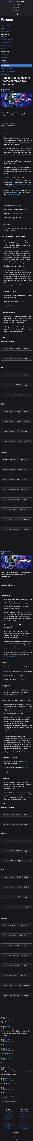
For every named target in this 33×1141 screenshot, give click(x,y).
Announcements (6, 31)
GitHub (8, 1127)
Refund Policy (8, 1118)
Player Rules (8, 1112)
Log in (2, 1102)
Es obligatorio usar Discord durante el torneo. (18, 647)
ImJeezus (7, 1058)
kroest (6, 1067)
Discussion (4, 57)
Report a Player (24, 1112)
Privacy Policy (8, 1116)
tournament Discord (14, 195)
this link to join (10, 180)
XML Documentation (8, 1124)
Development (5, 43)
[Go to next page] (19, 1097)
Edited (8, 91)
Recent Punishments (24, 1116)
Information (4, 54)
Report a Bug (24, 1129)
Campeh (7, 89)
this (11, 230)
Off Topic (4, 49)
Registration (5, 75)
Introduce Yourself (7, 40)
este (9, 692)
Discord (16, 1137)
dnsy (5, 1088)
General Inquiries (24, 1124)
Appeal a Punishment (24, 1114)
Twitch (16, 1139)
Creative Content (6, 46)
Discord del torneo (9, 656)
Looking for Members (8, 72)
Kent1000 (7, 1078)
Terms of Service (8, 1114)
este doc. (25, 768)
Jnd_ (5, 1017)
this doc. (20, 302)
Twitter (17, 1135)
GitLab (8, 1129)
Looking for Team (6, 69)
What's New (5, 26)
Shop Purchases (24, 1127)
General (3, 37)
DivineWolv (8, 1040)
